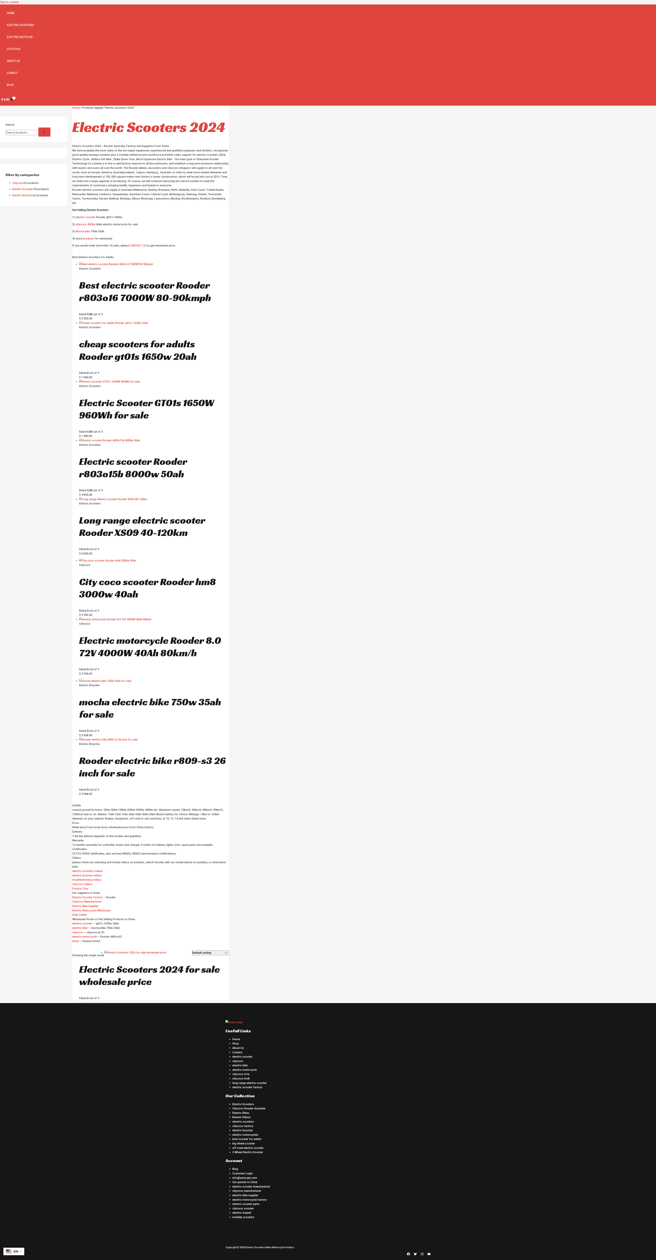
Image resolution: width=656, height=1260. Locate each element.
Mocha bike (83, 231)
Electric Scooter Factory (87, 897)
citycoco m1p (240, 1074)
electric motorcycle (84, 936)
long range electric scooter (249, 1083)
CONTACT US (138, 245)
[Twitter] (415, 1254)
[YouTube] (428, 1254)
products (88, 238)
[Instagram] (422, 1254)
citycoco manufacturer (246, 1190)
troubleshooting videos (86, 879)
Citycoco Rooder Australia (248, 1108)
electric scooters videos (87, 871)
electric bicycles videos (87, 875)
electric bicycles (242, 1130)
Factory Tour (80, 888)
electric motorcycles (245, 1134)
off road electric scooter (248, 1148)
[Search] (44, 132)
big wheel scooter (243, 1143)
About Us (13, 61)
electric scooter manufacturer (251, 1186)
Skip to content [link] (9, 2)
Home (11, 13)
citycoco (77, 932)
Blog (10, 84)
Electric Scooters (20, 25)
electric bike (79, 928)
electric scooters (243, 1121)
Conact (12, 73)
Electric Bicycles (20, 37)
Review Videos (241, 1117)
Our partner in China (244, 1182)
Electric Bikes (240, 1113)
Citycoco (13, 49)
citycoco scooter (243, 1208)
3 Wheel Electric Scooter (247, 1152)
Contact (237, 1052)
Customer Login (242, 1173)
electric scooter (85, 217)
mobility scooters (243, 1217)
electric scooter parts (245, 1204)
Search (9, 124)
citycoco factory (242, 1126)
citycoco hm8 (240, 1078)
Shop (75, 941)
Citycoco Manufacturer (86, 901)
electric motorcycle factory (249, 1199)
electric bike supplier (245, 1195)
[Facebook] (408, 1254)
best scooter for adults (246, 1139)
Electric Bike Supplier (85, 906)
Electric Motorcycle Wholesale (91, 910)
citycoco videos (82, 884)
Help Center (79, 914)
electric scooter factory (247, 1087)
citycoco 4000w (85, 224)
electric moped (241, 1212)
